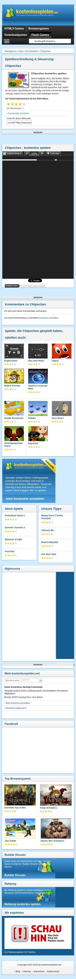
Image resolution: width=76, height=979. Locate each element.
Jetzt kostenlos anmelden (24, 498)
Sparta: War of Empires (52, 841)
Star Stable (10, 841)
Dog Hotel (33, 443)
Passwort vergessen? (16, 708)
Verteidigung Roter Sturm (13, 444)
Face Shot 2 (58, 418)
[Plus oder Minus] (38, 351)
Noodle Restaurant (13, 418)
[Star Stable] (20, 828)
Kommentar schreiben (18, 113)
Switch (55, 361)
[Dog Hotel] (38, 434)
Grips (21, 51)
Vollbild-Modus (14, 153)
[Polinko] (38, 409)
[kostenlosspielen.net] (38, 14)
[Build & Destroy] (14, 376)
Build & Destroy (12, 385)
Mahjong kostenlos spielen (22, 904)
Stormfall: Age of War (15, 807)
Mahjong (10, 883)
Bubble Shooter (15, 854)
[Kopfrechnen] (14, 351)
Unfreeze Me (47, 530)
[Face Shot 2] (62, 409)
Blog (18, 971)
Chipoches (45, 51)
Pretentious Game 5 (15, 515)
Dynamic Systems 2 (15, 527)
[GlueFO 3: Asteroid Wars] (38, 377)
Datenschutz (53, 971)
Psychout (9, 551)
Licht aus (54, 153)
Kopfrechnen (10, 361)
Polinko (32, 418)
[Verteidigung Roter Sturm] (14, 434)
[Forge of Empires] (56, 795)
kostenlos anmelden (48, 318)
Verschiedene (32, 51)
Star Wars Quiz (48, 554)
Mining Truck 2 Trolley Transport (52, 517)
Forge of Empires (48, 808)
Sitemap (27, 971)
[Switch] (62, 351)
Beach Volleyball (49, 542)
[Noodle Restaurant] (14, 409)
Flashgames (11, 51)
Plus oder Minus (36, 361)
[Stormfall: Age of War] (20, 795)
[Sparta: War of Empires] (56, 828)
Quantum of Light (13, 539)
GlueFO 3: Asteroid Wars (37, 387)
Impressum (39, 971)
